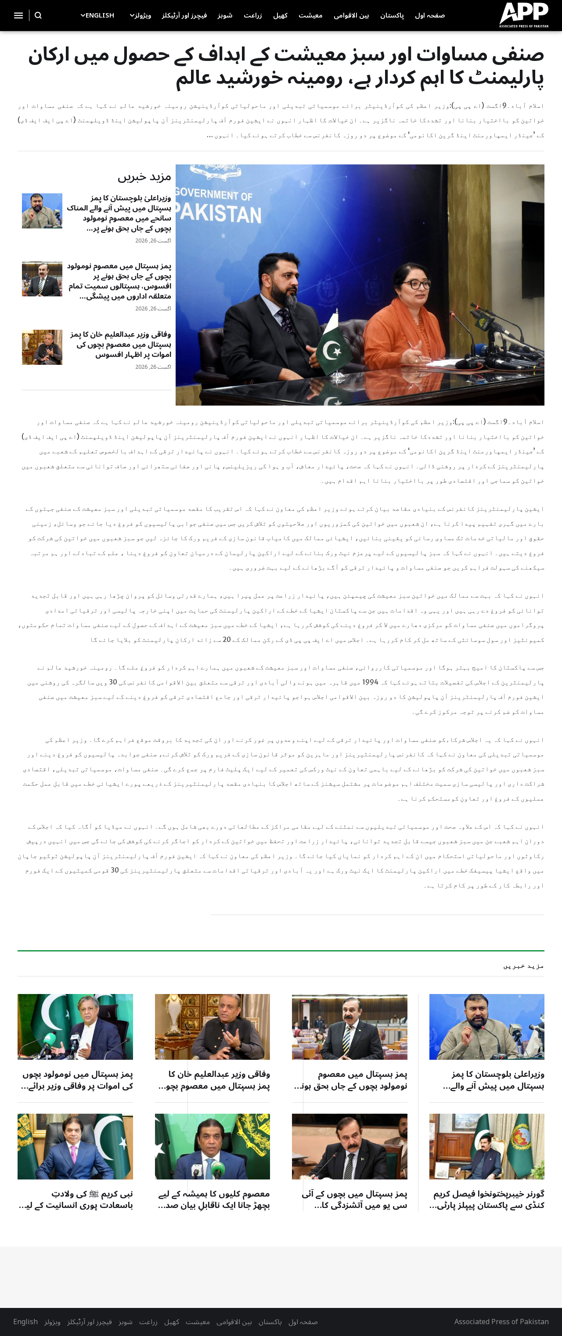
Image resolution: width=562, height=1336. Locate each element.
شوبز (126, 1322)
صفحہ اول (303, 1322)
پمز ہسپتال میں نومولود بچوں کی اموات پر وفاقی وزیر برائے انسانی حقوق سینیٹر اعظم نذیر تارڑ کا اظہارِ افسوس (75, 1091)
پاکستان (270, 1322)
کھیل (171, 1322)
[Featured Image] (42, 210)
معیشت (198, 1322)
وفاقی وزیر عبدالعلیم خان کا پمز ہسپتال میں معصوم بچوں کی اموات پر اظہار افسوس (120, 345)
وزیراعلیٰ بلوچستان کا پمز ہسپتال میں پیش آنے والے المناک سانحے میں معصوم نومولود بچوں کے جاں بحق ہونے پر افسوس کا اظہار (119, 218)
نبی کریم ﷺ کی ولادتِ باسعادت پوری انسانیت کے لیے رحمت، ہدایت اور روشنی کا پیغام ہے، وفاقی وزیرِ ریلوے (77, 1211)
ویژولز (52, 1322)
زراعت (148, 1322)
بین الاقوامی (234, 1322)
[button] (132, 15)
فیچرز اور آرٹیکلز (89, 1322)
